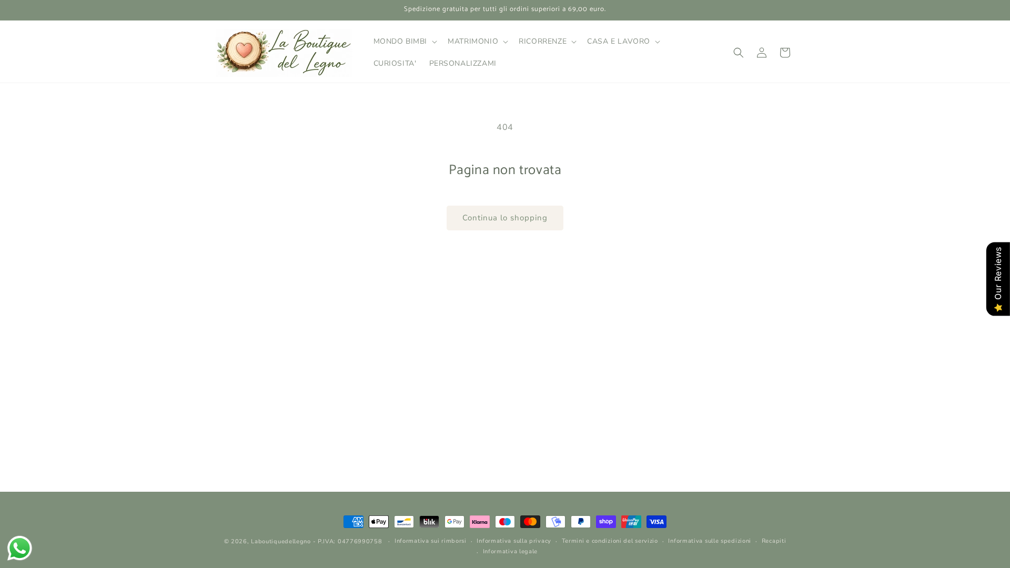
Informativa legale (510, 551)
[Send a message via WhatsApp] (19, 548)
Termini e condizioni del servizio (610, 541)
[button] (404, 42)
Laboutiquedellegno (281, 541)
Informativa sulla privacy (514, 541)
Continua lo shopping (505, 217)
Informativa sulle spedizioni (709, 541)
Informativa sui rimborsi (431, 541)
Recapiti (774, 541)
